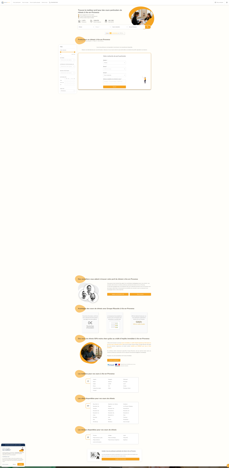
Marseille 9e (111, 410)
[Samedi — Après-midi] (73, 83)
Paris (124, 415)
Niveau (105, 66)
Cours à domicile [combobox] (107, 75)
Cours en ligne (126, 421)
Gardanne (125, 404)
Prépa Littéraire (96, 439)
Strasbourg (95, 421)
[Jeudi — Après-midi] (69, 83)
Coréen (124, 386)
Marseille (95, 417)
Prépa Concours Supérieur (113, 439)
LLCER (109, 383)
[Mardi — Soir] (66, 85)
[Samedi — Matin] (73, 80)
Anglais (94, 379)
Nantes (109, 419)
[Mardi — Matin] (66, 80)
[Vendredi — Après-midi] (71, 83)
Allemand (125, 379)
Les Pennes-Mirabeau (128, 406)
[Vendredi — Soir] (71, 85)
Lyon (109, 417)
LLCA (124, 383)
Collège (109, 435)
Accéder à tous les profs (120, 459)
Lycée (124, 435)
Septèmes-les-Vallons (113, 404)
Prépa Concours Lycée (97, 437)
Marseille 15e (96, 410)
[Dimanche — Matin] (74, 80)
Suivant (114, 87)
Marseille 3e (126, 413)
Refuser (14, 464)
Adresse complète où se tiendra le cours (112, 79)
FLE (109, 386)
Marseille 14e (111, 408)
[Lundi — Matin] (65, 80)
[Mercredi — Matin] (68, 80)
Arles (94, 415)
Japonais (110, 381)
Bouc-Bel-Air (96, 404)
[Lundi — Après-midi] (65, 83)
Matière (105, 60)
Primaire (95, 435)
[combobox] (85, 27)
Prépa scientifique (112, 437)
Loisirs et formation (97, 442)
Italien (94, 381)
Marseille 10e (111, 413)
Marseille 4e (111, 415)
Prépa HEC (125, 437)
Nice (94, 419)
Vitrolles (95, 408)
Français (94, 390)
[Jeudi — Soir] (69, 85)
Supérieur (125, 439)
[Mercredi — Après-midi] (68, 83)
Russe (94, 386)
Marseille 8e (126, 408)
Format (105, 72)
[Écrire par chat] (228, 465)
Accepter (20, 464)
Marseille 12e (126, 410)
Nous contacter (140, 294)
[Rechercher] (148, 27)
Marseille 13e (96, 406)
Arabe (94, 383)
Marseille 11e (96, 413)
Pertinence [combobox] (63, 90)
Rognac (109, 406)
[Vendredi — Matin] (71, 80)
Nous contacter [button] (220, 2)
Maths (109, 388)
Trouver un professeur (114, 360)
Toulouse (125, 417)
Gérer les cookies (5, 464)
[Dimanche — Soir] (74, 85)
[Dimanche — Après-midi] (74, 83)
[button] (227, 2)
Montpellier (125, 419)
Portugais (125, 381)
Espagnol (110, 379)
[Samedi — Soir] (73, 85)
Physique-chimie (126, 388)
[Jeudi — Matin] (69, 80)
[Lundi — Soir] (65, 85)
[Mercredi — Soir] (68, 85)
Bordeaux (110, 421)
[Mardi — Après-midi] (66, 83)
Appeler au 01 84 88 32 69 (118, 294)
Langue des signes (97, 388)
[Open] (93, 27)
